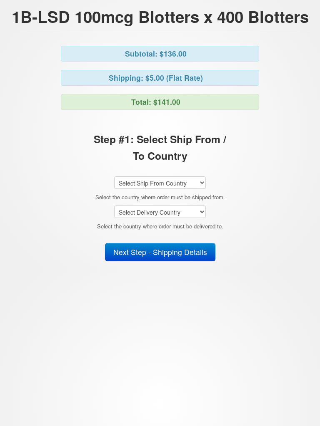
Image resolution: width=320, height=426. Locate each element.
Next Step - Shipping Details (160, 252)
